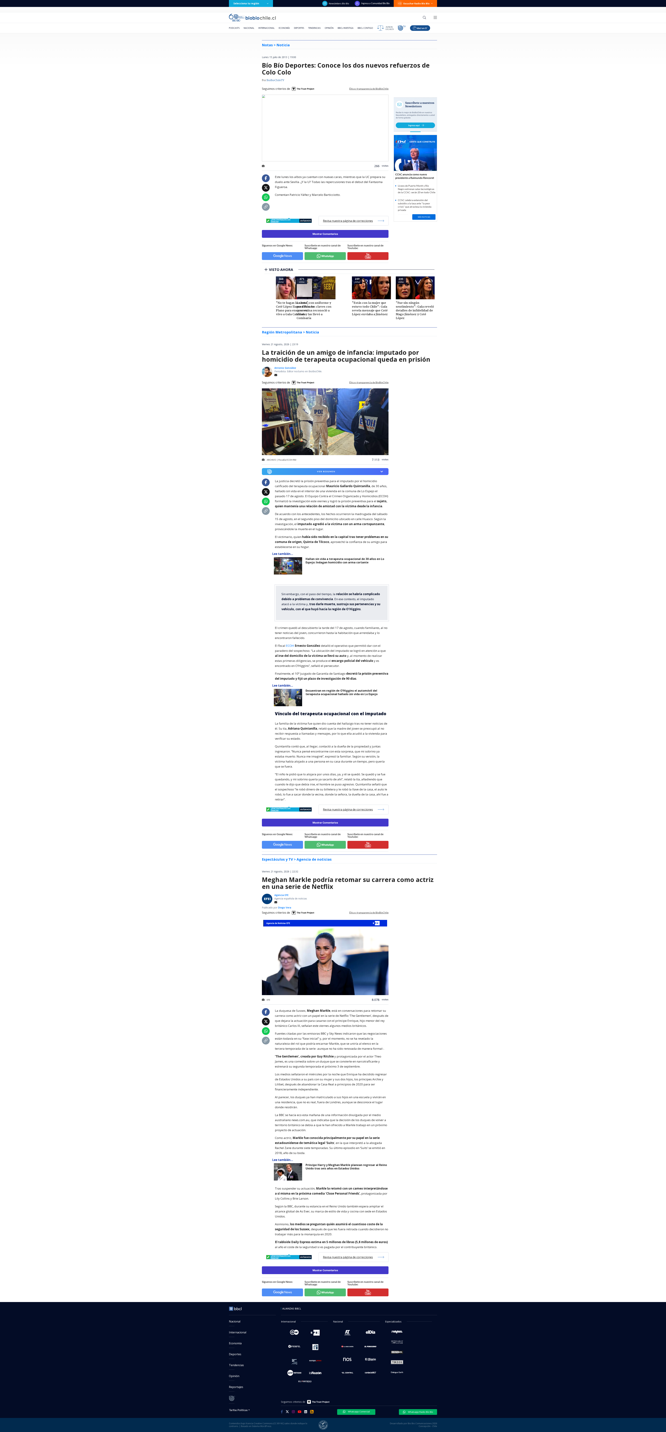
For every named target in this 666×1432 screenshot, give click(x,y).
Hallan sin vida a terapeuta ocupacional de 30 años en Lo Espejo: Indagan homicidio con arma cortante (345, 560)
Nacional (249, 28)
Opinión (329, 28)
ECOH (290, 646)
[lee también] (289, 565)
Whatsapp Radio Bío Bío (420, 1411)
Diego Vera (284, 907)
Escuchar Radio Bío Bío (416, 3)
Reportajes (236, 1387)
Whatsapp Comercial (358, 1411)
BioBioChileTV (275, 80)
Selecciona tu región (246, 3)
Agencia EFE (281, 895)
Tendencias (314, 28)
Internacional (266, 28)
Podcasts (234, 28)
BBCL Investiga (345, 28)
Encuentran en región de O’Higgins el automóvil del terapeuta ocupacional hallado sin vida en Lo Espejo (342, 692)
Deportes (299, 28)
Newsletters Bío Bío (339, 3)
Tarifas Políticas (238, 1410)
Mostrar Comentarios (325, 233)
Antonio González (285, 367)
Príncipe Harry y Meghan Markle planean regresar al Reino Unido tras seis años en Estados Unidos (346, 1166)
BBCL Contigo (365, 28)
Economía (284, 28)
